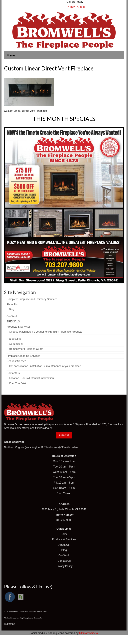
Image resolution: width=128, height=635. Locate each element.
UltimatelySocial (88, 633)
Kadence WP (42, 611)
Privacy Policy (64, 566)
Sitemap (10, 623)
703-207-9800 (64, 520)
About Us (64, 544)
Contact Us (64, 435)
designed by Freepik (21, 618)
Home (64, 534)
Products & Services (64, 539)
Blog (64, 550)
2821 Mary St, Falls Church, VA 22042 (64, 509)
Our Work (64, 555)
